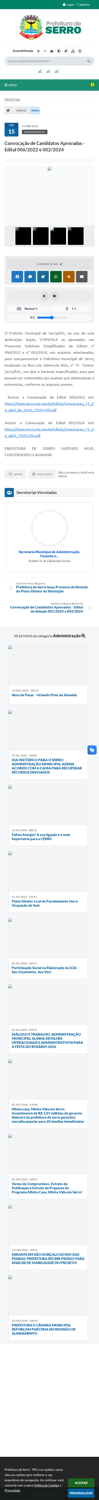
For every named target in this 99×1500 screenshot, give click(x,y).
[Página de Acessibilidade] (80, 51)
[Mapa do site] (73, 51)
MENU (13, 85)
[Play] (44, 296)
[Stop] (54, 296)
